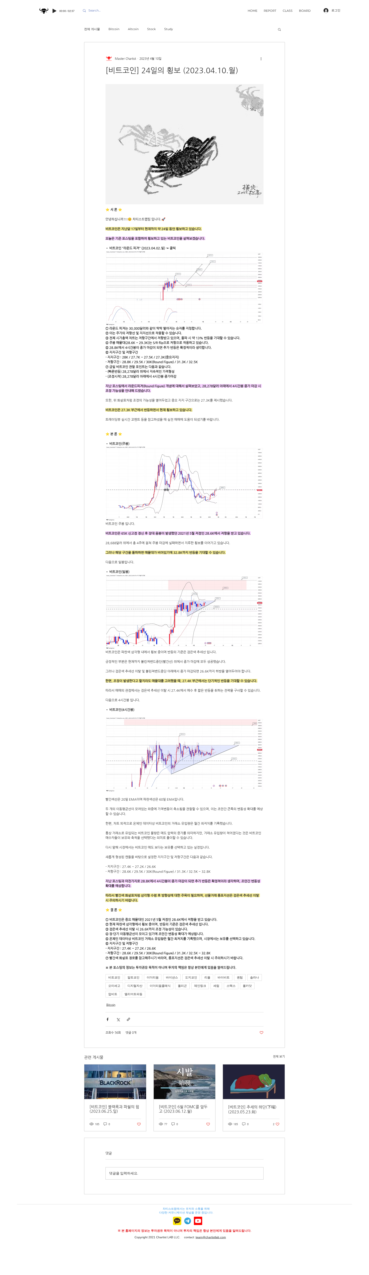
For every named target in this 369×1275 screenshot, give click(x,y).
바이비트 (224, 977)
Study (168, 29)
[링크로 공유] (128, 1019)
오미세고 (114, 986)
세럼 (216, 986)
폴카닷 (247, 986)
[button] (279, 29)
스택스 (231, 986)
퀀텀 (240, 977)
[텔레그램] (187, 1221)
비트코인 (114, 977)
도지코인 (191, 977)
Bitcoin (113, 29)
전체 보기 (279, 1056)
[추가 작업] (261, 58)
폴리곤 (182, 986)
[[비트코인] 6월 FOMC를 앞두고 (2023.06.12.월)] (184, 1081)
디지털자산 (134, 986)
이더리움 (153, 977)
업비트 (112, 994)
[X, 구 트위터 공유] (118, 1019)
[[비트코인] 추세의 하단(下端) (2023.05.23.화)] (254, 1081)
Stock (151, 29)
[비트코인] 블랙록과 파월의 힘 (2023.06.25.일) (114, 1108)
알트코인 (133, 977)
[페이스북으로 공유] (107, 1019)
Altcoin (133, 29)
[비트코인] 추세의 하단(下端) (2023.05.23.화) (252, 1109)
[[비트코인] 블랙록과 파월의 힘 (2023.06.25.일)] (115, 1081)
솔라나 (254, 977)
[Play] (54, 11)
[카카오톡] (177, 1221)
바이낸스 (172, 977)
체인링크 (200, 986)
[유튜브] (198, 1221)
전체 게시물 (92, 29)
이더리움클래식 (160, 986)
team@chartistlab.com (211, 1237)
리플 (207, 977)
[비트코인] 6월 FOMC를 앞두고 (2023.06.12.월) (183, 1108)
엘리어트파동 (133, 994)
